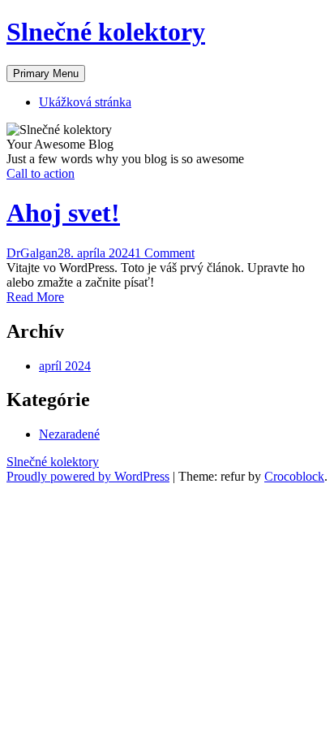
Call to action (40, 173)
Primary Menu (46, 73)
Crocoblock (294, 476)
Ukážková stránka (85, 102)
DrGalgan (32, 253)
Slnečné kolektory (105, 31)
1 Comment (165, 253)
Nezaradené (69, 434)
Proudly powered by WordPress (87, 476)
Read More (35, 297)
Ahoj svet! (63, 212)
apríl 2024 (65, 366)
